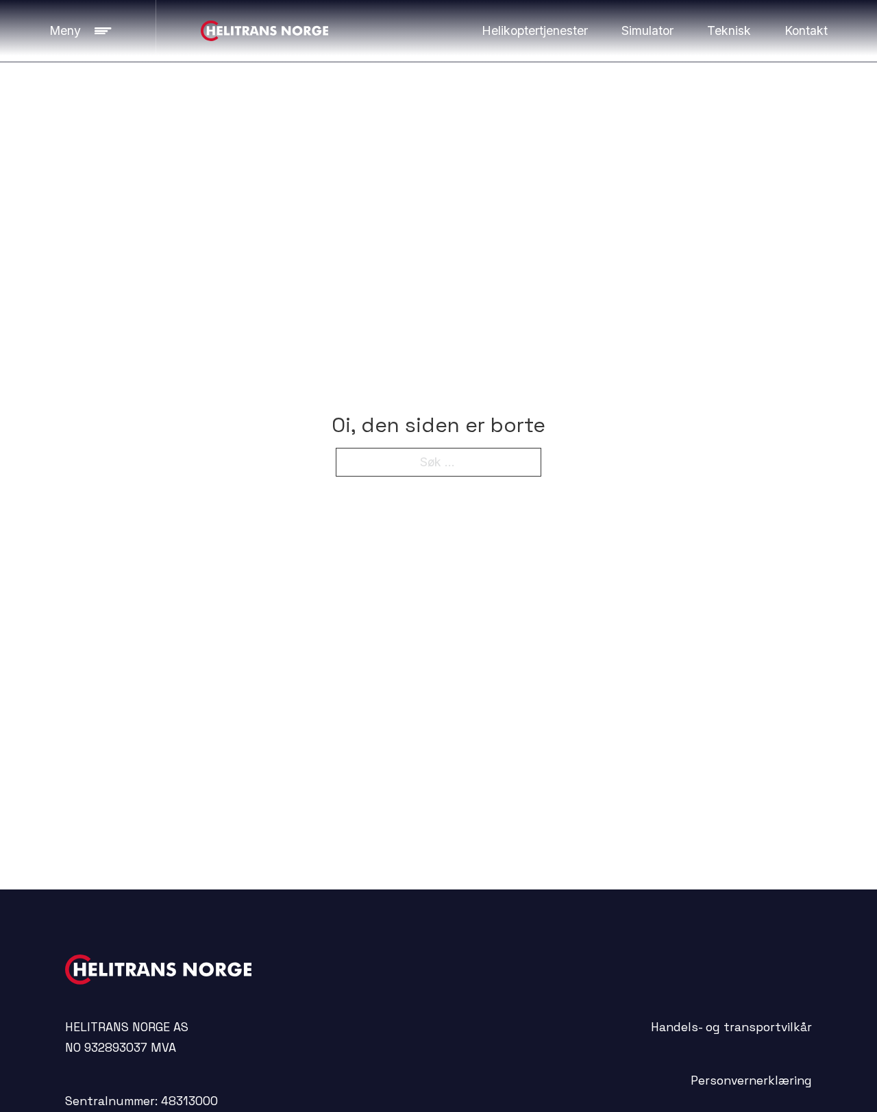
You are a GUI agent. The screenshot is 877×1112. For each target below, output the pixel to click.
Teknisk (729, 30)
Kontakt (806, 30)
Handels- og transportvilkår (731, 1027)
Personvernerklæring (751, 1080)
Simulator (647, 30)
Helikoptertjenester (535, 30)
